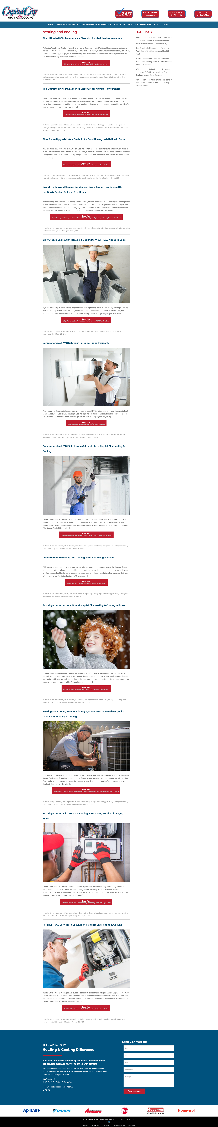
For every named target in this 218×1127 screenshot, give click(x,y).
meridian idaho (97, 77)
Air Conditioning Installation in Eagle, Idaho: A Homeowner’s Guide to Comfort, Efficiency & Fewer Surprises (154, 83)
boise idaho (104, 228)
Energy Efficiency (55, 802)
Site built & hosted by (109, 1122)
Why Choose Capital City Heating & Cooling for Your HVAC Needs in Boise (84, 239)
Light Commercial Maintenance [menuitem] (96, 24)
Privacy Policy (106, 1125)
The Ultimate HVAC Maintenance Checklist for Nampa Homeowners (81, 88)
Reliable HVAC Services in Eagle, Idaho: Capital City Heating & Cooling (82, 924)
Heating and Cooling (57, 74)
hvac (59, 231)
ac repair (93, 175)
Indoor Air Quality (81, 228)
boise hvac (80, 331)
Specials (203, 13)
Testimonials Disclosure (119, 1125)
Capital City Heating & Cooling (60, 125)
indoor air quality (116, 331)
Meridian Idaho (89, 74)
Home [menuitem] (50, 24)
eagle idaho (103, 594)
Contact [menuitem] (166, 24)
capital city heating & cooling (119, 228)
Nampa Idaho (95, 125)
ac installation (98, 700)
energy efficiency (61, 178)
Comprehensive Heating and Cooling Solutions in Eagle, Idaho (78, 557)
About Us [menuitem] (132, 24)
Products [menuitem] (119, 24)
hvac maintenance (85, 77)
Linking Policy (95, 1125)
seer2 (84, 178)
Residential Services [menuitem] (67, 24)
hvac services (104, 331)
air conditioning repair (99, 546)
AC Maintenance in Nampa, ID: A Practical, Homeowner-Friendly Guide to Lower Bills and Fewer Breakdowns (154, 62)
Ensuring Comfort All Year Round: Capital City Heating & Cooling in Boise (84, 605)
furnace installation (106, 913)
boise (118, 175)
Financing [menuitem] (145, 24)
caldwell (110, 546)
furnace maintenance (55, 77)
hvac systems (53, 596)
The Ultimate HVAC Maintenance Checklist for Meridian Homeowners (82, 38)
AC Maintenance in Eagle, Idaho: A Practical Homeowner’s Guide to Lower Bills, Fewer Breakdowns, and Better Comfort (153, 72)
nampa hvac (114, 128)
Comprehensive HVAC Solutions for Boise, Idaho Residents (76, 343)
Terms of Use (131, 1125)
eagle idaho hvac (93, 913)
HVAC (81, 74)
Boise (63, 175)
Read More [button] (86, 63)
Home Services (55, 331)
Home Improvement (73, 175)
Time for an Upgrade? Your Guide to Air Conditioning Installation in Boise (84, 139)
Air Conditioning (55, 175)
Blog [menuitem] (156, 24)
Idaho (83, 175)
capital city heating (109, 434)
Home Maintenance (71, 74)
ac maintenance (105, 74)
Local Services (84, 434)
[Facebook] (210, 2)
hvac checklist (90, 128)
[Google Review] (207, 2)
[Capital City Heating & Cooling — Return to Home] (20, 12)
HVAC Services (69, 228)
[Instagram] (213, 2)
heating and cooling (71, 77)
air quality (96, 228)
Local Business (80, 546)
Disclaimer (85, 1125)
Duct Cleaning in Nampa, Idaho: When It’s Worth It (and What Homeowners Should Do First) (153, 51)
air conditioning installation (106, 175)
